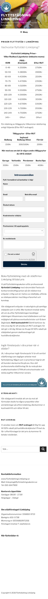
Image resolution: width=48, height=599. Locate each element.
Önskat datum (9, 205)
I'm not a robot (14, 254)
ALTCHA (32, 259)
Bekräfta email (31, 194)
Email (5, 194)
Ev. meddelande (9, 239)
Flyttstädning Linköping (16, 17)
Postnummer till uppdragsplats (16, 226)
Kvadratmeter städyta (12, 216)
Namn (5, 184)
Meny (25, 32)
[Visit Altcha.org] (33, 254)
